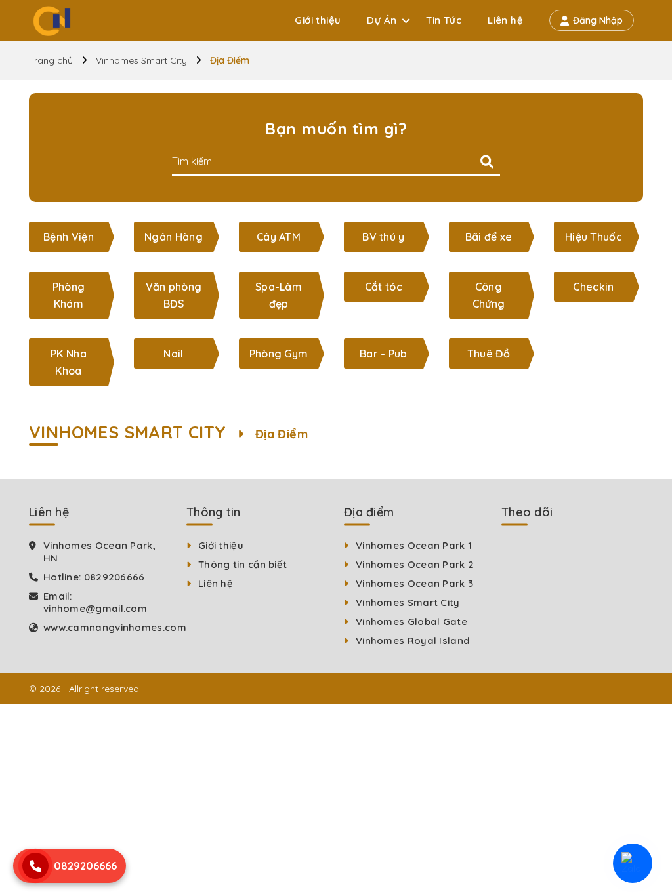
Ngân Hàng (173, 236)
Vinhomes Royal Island (413, 640)
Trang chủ (51, 60)
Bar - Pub (384, 353)
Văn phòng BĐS (174, 295)
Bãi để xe (489, 236)
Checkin (593, 286)
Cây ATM (279, 236)
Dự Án (381, 20)
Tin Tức (443, 20)
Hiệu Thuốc (593, 236)
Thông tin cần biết (242, 564)
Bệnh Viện (68, 236)
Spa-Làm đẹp (278, 295)
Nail (173, 353)
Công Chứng (488, 295)
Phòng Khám (68, 295)
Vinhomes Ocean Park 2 (415, 564)
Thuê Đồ (488, 353)
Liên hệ (505, 20)
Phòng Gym (278, 353)
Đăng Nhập (598, 20)
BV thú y (383, 236)
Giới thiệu (318, 20)
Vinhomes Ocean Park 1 (414, 545)
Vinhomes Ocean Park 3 (414, 583)
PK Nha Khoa (69, 362)
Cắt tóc (383, 286)
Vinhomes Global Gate (411, 621)
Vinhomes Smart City (141, 60)
